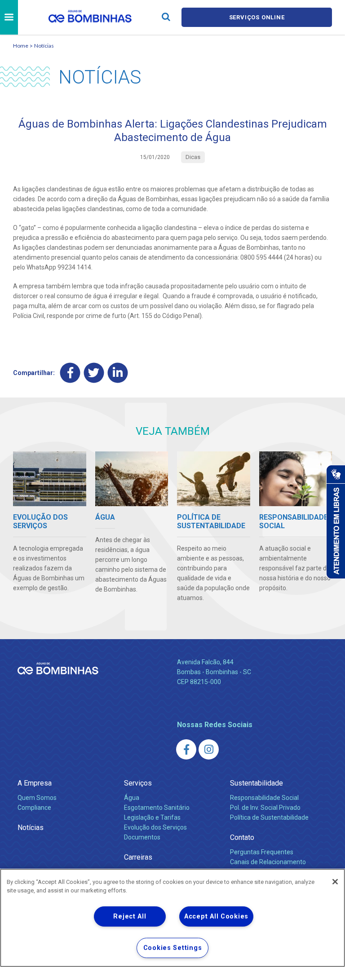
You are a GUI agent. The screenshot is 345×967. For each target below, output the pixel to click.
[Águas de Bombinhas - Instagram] (209, 749)
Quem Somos (37, 797)
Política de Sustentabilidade (269, 817)
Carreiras (138, 857)
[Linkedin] (118, 373)
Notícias (44, 45)
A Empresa (35, 783)
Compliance (34, 807)
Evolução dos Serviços (155, 827)
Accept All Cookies (216, 916)
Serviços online (257, 17)
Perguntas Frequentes (261, 852)
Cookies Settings (172, 948)
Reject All (129, 916)
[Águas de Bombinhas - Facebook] (186, 749)
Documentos (142, 837)
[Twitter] (94, 373)
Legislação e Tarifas (152, 817)
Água (131, 797)
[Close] (335, 882)
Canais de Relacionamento (268, 861)
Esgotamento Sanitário (157, 807)
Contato (242, 837)
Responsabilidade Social (264, 797)
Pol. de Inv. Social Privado (265, 807)
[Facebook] (70, 373)
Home (20, 45)
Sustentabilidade (256, 783)
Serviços (138, 783)
